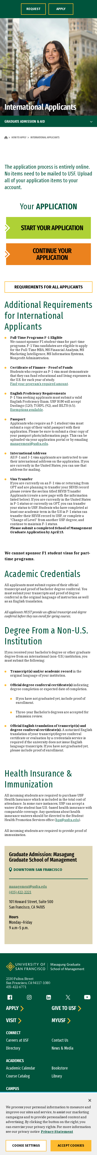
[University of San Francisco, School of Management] (69, 969)
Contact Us (60, 1040)
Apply (12, 1008)
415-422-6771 (16, 987)
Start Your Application (52, 228)
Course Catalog (18, 1076)
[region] (48, 1124)
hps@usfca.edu (67, 820)
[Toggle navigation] (91, 121)
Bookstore (60, 1068)
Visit (11, 1020)
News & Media (62, 1048)
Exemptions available (26, 410)
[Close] (90, 1100)
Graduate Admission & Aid (25, 121)
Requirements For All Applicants (48, 287)
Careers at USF (17, 1040)
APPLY (60, 9)
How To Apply (19, 137)
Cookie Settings (26, 1146)
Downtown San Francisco (38, 869)
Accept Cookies (71, 1146)
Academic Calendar (20, 1068)
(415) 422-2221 (20, 892)
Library (57, 1076)
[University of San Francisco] (27, 969)
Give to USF (64, 1008)
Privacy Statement (57, 1131)
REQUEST (33, 9)
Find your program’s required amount (39, 384)
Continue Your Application (52, 254)
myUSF (59, 1020)
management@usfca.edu (29, 444)
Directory (13, 1048)
